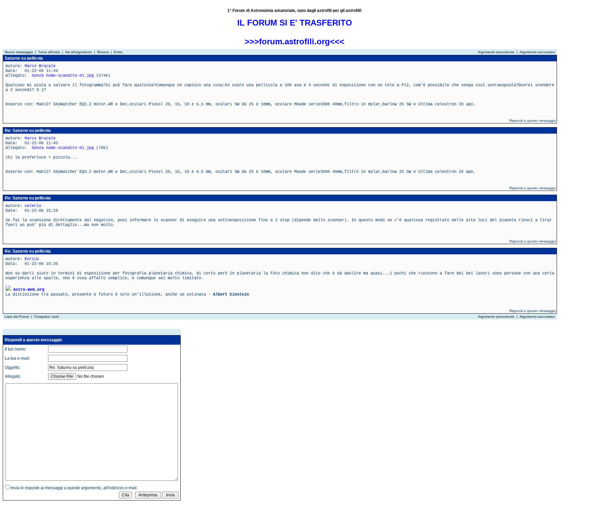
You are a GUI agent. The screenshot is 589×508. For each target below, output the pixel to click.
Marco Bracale (40, 66)
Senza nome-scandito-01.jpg (63, 75)
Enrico (32, 259)
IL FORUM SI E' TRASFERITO (294, 22)
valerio (33, 206)
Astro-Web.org (28, 289)
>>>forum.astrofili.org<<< (294, 41)
